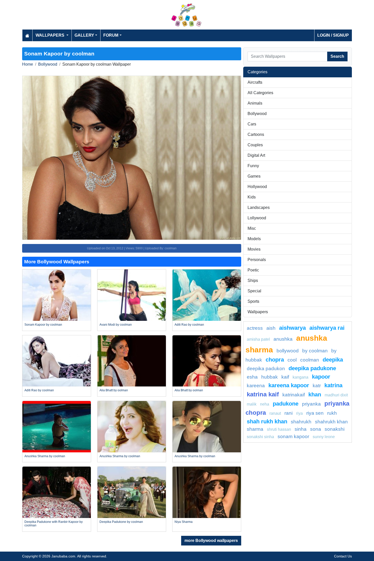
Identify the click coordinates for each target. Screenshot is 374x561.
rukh (332, 413)
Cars (252, 124)
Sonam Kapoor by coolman (43, 324)
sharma (255, 429)
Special (254, 291)
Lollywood (257, 218)
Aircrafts (255, 82)
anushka (283, 339)
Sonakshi (334, 429)
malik (251, 404)
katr (317, 385)
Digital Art (256, 155)
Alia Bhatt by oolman (113, 390)
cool (292, 360)
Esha (252, 377)
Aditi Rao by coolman (189, 324)
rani (288, 413)
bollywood (288, 350)
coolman (309, 360)
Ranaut (275, 413)
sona (315, 429)
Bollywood (47, 64)
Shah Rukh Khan (267, 421)
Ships (253, 280)
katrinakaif (293, 394)
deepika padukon (266, 368)
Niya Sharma (184, 522)
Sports (253, 301)
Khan (314, 394)
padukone (285, 403)
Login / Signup (333, 35)
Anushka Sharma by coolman (44, 456)
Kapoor (321, 376)
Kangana (300, 377)
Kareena (256, 385)
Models (254, 239)
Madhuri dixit (336, 395)
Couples (255, 145)
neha (264, 404)
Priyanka (311, 404)
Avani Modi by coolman (115, 324)
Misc (252, 228)
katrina (333, 385)
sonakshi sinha (260, 437)
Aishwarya (292, 328)
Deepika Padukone (312, 368)
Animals (255, 103)
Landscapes (259, 207)
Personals (257, 259)
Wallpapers (258, 312)
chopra (275, 359)
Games (254, 176)
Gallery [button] (84, 35)
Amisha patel (258, 339)
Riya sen (315, 413)
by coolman (315, 350)
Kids (252, 197)
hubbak (269, 377)
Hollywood (257, 186)
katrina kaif (263, 394)
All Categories (260, 93)
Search (337, 56)
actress (255, 328)
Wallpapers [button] (50, 35)
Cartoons (256, 134)
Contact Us (343, 556)
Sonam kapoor (293, 436)
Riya (299, 413)
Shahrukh (301, 421)
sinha (301, 429)
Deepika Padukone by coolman (121, 522)
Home (27, 64)
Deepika (333, 359)
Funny (253, 166)
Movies (254, 249)
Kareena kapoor (288, 385)
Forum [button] (110, 35)
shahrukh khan (331, 421)
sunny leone (324, 437)
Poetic (253, 270)
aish (271, 328)
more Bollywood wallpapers (211, 540)
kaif (285, 377)
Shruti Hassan (279, 429)
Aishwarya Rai (326, 328)
